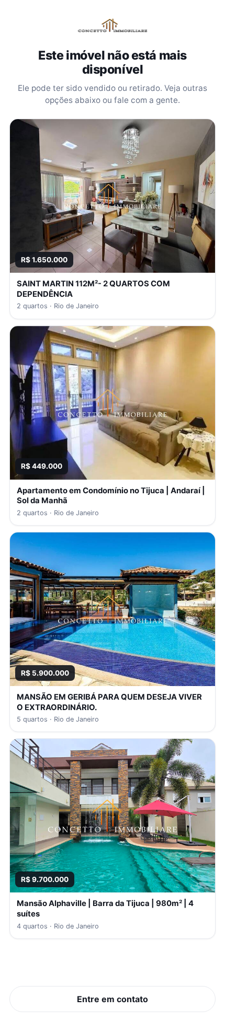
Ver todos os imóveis (113, 966)
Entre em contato (112, 999)
